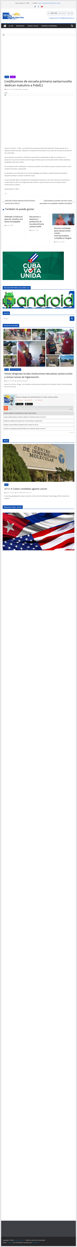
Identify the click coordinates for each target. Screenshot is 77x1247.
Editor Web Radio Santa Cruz (23, 492)
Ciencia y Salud (32, 26)
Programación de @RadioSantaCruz (61, 18)
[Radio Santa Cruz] (5, 26)
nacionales (20, 26)
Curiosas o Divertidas (49, 26)
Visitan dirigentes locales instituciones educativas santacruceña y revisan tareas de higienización (38, 375)
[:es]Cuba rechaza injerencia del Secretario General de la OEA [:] (20, 202)
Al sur (11, 26)
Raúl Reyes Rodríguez (22, 89)
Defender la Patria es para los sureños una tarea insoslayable (14, 219)
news (6, 484)
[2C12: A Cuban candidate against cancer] (38, 463)
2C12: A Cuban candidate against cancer (25, 488)
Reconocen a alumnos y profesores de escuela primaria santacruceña (36, 221)
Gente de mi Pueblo (15, 369)
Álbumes (13, 77)
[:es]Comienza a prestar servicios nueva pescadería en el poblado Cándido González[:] (56, 202)
